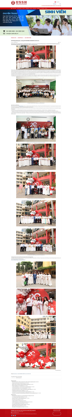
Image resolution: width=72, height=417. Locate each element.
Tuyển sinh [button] (27, 8)
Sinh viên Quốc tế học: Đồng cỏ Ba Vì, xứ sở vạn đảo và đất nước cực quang (21, 395)
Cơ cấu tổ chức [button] (19, 8)
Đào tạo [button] (31, 8)
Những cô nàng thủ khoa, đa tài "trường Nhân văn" (18, 385)
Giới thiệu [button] (14, 8)
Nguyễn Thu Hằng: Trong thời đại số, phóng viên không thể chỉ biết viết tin (21, 384)
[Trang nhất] (12, 8)
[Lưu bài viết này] (60, 42)
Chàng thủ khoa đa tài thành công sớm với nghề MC (18, 390)
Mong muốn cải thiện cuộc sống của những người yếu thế (19, 398)
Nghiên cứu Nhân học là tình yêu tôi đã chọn (17, 405)
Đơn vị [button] (46, 8)
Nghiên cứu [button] (38, 8)
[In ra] (58, 42)
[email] (15, 415)
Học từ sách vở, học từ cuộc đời (16, 399)
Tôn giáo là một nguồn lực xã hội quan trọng (17, 400)
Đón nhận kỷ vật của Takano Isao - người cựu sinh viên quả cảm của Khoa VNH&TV (22, 389)
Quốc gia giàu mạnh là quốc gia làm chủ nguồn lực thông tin (19, 404)
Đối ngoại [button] (42, 8)
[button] (57, 1)
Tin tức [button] (23, 8)
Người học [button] (34, 8)
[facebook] (12, 415)
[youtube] (13, 415)
